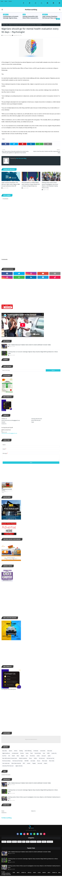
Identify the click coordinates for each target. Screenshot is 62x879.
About (6, 1)
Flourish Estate (38, 753)
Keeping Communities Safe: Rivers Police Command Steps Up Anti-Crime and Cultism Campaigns (31, 17)
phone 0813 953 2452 (35, 420)
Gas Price (4, 755)
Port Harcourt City (50, 758)
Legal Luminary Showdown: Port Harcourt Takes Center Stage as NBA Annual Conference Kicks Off (49, 17)
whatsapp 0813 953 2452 (36, 418)
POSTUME (26, 760)
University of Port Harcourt (7, 765)
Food (44, 753)
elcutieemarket (15, 753)
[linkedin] (31, 277)
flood (31, 753)
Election (22, 753)
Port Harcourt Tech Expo (18, 760)
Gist (9, 755)
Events (27, 753)
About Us (33, 811)
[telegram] (53, 3)
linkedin (3, 422)
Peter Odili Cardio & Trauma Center (9, 758)
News (7, 24)
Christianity (35, 750)
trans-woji (40, 763)
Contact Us (4, 423)
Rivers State (51, 760)
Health (13, 755)
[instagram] (35, 3)
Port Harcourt (42, 758)
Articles (15, 750)
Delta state (49, 750)
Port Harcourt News (6, 760)
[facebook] (23, 3)
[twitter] (29, 3)
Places (30, 758)
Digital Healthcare (6, 753)
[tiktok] (54, 277)
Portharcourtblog (31, 10)
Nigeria (22, 755)
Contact (10, 1)
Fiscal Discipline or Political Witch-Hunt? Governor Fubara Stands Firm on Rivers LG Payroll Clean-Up (31, 184)
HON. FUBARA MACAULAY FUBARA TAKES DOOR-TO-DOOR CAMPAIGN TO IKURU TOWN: (29, 345)
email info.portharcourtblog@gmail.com (11, 420)
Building (21, 750)
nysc (27, 755)
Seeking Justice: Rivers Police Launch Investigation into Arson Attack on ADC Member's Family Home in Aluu (50, 185)
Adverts (10, 750)
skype (32, 422)
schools (28, 763)
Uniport (45, 763)
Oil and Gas (32, 755)
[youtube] (47, 3)
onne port (44, 755)
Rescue (38, 760)
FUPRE (48, 753)
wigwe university (19, 765)
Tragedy (34, 763)
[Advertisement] (31, 246)
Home (2, 1)
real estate (32, 760)
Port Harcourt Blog (7, 35)
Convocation (42, 750)
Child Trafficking (28, 750)
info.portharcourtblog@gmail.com (9, 433)
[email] (59, 3)
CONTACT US (4, 418)
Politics (35, 758)
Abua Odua (4, 750)
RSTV (24, 763)
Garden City (54, 753)
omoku (38, 755)
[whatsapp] (41, 3)
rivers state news (6, 763)
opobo (49, 755)
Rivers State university (16, 763)
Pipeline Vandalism (23, 758)
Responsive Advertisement (31, 739)
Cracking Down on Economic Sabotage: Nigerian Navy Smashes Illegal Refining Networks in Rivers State (10, 17)
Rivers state (44, 760)
